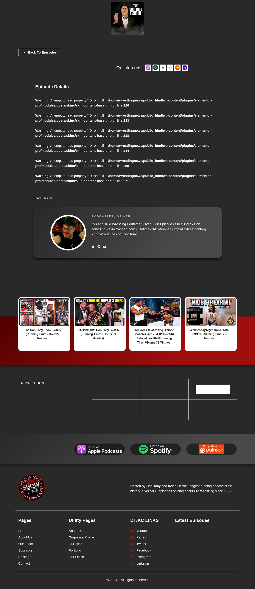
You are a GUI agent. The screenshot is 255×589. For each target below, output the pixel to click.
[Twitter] (93, 246)
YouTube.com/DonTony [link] (115, 234)
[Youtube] (104, 246)
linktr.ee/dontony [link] (190, 229)
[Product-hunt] (98, 246)
